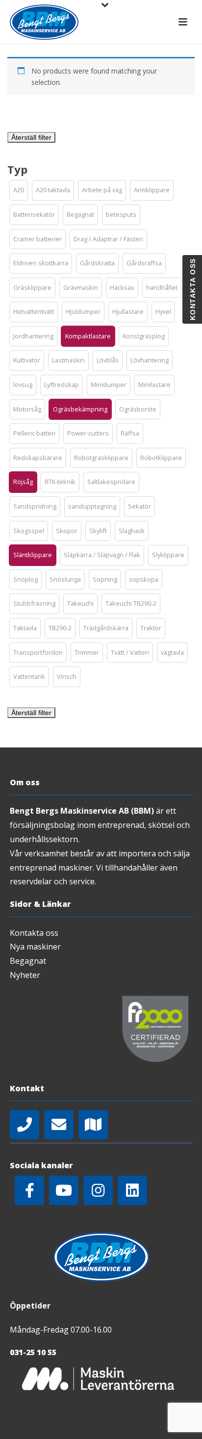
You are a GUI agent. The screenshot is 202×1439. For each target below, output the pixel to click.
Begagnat (28, 960)
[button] (18, 190)
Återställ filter (31, 137)
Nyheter (25, 975)
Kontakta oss (34, 932)
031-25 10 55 (33, 1352)
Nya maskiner (35, 946)
